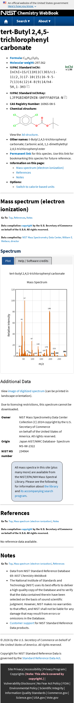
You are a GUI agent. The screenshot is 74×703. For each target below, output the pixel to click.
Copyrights (17, 674)
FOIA (66, 683)
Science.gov (24, 697)
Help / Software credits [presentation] (33, 261)
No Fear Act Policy (49, 683)
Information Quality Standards (25, 693)
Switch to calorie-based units (35, 187)
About (43, 21)
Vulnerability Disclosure (19, 683)
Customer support (22, 623)
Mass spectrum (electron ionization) (40, 168)
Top (11, 217)
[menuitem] (6, 21)
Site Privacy (15, 669)
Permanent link (20, 153)
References (23, 172)
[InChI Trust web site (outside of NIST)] (69, 70)
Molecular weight (22, 63)
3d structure (30, 134)
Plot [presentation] (8, 261)
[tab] (8, 261)
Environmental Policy (23, 688)
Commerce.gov (57, 693)
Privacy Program (54, 669)
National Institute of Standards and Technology (9, 13)
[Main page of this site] (6, 21)
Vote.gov (52, 697)
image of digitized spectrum (26, 391)
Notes (20, 177)
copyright (26, 225)
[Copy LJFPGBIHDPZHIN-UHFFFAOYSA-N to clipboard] (65, 98)
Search (22, 21)
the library (51, 486)
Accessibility (33, 669)
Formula (16, 58)
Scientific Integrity (51, 688)
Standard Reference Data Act (41, 658)
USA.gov (39, 697)
